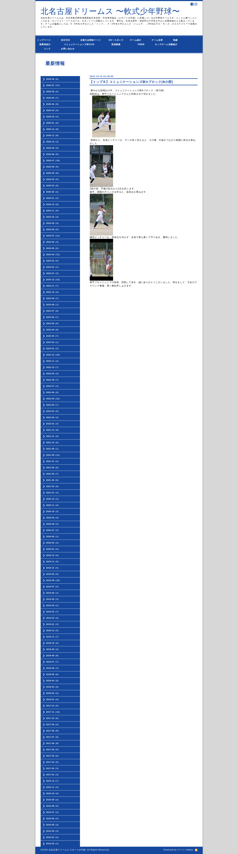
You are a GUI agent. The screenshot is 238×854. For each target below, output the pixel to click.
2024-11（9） (53, 211)
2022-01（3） (53, 424)
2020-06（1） (53, 536)
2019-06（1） (53, 593)
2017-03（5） (53, 762)
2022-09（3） (53, 374)
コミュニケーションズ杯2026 (76, 44)
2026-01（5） (53, 123)
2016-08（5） (53, 806)
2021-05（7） (53, 474)
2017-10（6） (53, 718)
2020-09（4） (53, 518)
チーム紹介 (136, 40)
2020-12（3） (53, 499)
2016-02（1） (53, 844)
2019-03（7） (53, 612)
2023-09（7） (53, 298)
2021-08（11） (53, 455)
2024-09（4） (53, 223)
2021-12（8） (53, 430)
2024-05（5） (53, 248)
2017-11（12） (53, 712)
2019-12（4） (53, 555)
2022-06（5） (53, 392)
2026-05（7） (53, 98)
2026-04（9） (53, 104)
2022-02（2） (53, 417)
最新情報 (67, 40)
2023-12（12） (53, 280)
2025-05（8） (53, 173)
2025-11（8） (53, 135)
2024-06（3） (53, 242)
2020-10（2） (53, 511)
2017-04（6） (53, 756)
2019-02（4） (53, 618)
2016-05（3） (53, 825)
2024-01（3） (53, 273)
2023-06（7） (53, 317)
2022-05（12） (53, 399)
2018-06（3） (53, 668)
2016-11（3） (53, 787)
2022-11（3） (53, 361)
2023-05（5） (53, 323)
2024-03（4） (53, 261)
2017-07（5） (53, 737)
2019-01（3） (53, 624)
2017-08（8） (53, 731)
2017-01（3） (53, 775)
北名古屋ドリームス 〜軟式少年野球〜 (110, 11)
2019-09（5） (53, 574)
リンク (47, 49)
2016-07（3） (53, 812)
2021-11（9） (53, 436)
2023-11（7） (53, 286)
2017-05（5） (53, 750)
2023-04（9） (53, 330)
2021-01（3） (53, 493)
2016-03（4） (53, 837)
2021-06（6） (53, 468)
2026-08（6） (53, 79)
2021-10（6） (53, 442)
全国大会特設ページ (91, 40)
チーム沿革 (158, 40)
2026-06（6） (53, 92)
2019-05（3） (53, 599)
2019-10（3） (53, 568)
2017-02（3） (53, 768)
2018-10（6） (53, 643)
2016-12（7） (53, 781)
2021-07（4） (53, 461)
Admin (189, 850)
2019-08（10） (53, 580)
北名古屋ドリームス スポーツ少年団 (67, 850)
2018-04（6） (53, 681)
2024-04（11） (53, 254)
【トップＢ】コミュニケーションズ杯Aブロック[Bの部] (131, 82)
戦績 (176, 40)
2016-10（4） (53, 793)
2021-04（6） (53, 480)
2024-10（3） (53, 217)
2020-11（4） (53, 505)
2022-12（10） (53, 355)
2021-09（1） (53, 449)
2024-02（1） (53, 267)
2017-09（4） (53, 724)
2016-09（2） (53, 800)
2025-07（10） (53, 160)
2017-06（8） (53, 743)
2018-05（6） (53, 674)
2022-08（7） (53, 380)
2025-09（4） (53, 148)
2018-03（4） (53, 687)
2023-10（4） (53, 292)
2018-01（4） (53, 699)
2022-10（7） (53, 367)
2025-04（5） (53, 179)
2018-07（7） (53, 662)
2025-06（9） (53, 167)
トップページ (46, 40)
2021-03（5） (53, 486)
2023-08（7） (53, 305)
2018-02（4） (53, 693)
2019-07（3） (53, 587)
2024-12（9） (53, 204)
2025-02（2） (53, 192)
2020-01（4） (53, 549)
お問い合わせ (71, 49)
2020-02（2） (53, 543)
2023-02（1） (53, 342)
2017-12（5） (53, 706)
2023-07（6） (53, 311)
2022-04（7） (53, 405)
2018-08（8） (53, 656)
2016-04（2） (53, 831)
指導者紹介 (46, 44)
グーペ (180, 850)
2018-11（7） (53, 637)
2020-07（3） (53, 530)
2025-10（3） (53, 142)
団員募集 (112, 44)
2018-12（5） (53, 630)
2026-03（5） (53, 110)
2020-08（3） (53, 524)
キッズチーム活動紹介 (166, 44)
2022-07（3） (53, 386)
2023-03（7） (53, 336)
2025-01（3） (53, 198)
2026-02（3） (53, 117)
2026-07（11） (53, 85)
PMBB (138, 44)
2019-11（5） (53, 562)
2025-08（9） (53, 154)
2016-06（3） (53, 818)
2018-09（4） (53, 649)
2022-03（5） (53, 411)
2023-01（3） (53, 348)
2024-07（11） (53, 236)
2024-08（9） (53, 229)
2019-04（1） (53, 605)
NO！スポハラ (116, 40)
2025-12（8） (53, 129)
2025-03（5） (53, 186)
